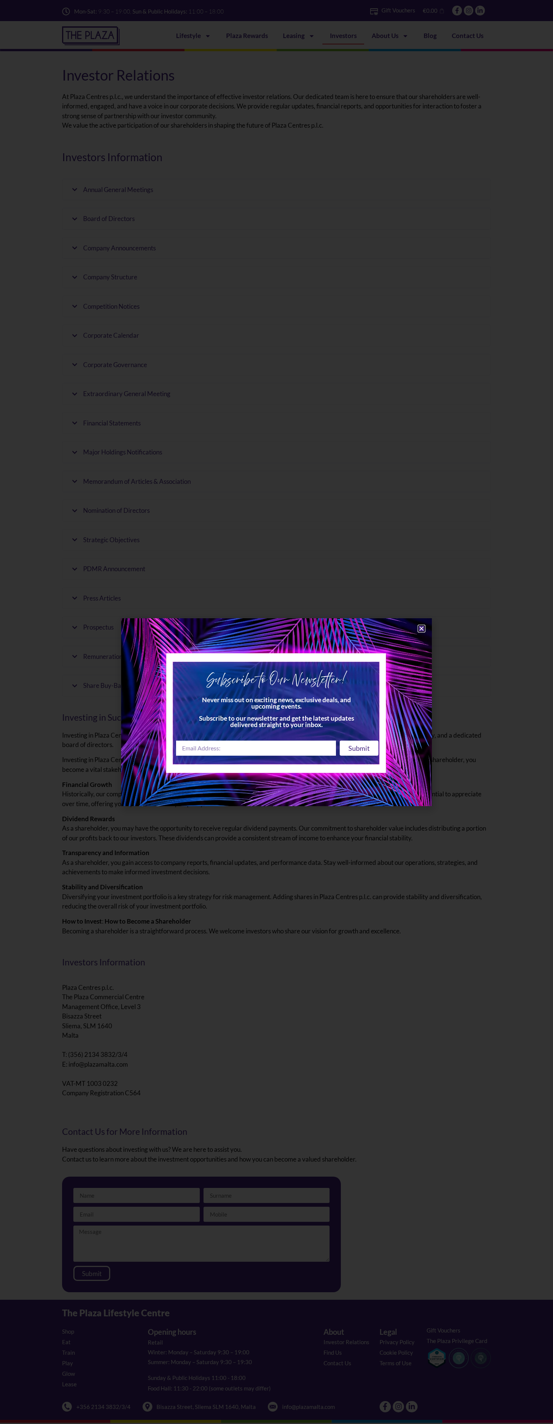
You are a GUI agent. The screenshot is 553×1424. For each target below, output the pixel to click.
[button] (421, 628)
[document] (276, 712)
